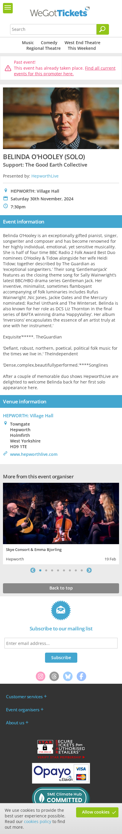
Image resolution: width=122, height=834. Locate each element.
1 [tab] (40, 570)
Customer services (24, 696)
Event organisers (22, 709)
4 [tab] (58, 570)
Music (28, 42)
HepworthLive (45, 176)
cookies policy (37, 821)
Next (89, 570)
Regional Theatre (43, 48)
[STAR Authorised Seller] (61, 758)
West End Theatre (82, 42)
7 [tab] (75, 570)
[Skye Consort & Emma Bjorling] (61, 512)
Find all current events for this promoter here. (64, 71)
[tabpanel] (61, 523)
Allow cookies (96, 812)
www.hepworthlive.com (33, 454)
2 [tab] (46, 570)
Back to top (61, 588)
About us (15, 723)
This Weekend (82, 48)
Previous (33, 570)
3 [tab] (52, 570)
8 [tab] (81, 570)
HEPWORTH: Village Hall (28, 415)
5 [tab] (63, 570)
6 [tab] (69, 570)
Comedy (49, 42)
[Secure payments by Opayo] (61, 782)
